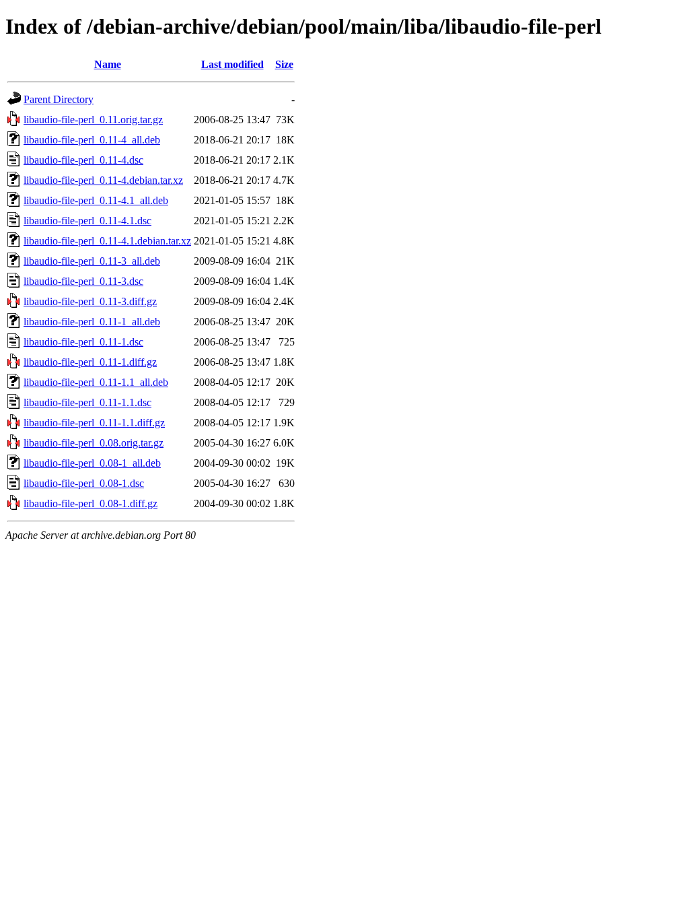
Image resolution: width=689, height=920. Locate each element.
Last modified (232, 64)
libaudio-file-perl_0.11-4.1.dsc (87, 220)
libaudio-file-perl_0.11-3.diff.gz (90, 301)
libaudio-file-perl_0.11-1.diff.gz (90, 362)
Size (284, 64)
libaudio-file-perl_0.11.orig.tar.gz (93, 119)
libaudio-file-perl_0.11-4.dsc (83, 160)
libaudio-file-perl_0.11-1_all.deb (92, 321)
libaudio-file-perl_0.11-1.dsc (83, 342)
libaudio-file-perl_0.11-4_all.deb (92, 139)
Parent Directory (59, 99)
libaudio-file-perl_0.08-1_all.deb (92, 463)
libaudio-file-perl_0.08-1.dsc (84, 483)
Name (107, 64)
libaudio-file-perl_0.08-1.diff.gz (90, 503)
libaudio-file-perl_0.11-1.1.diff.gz (94, 422)
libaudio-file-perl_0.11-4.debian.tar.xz (103, 180)
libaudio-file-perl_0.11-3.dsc (83, 281)
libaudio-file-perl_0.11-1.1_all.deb (96, 382)
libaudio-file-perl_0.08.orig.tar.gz (94, 443)
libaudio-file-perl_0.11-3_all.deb (92, 261)
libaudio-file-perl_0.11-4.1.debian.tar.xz (107, 241)
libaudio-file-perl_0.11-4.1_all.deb (96, 200)
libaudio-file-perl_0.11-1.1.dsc (87, 402)
